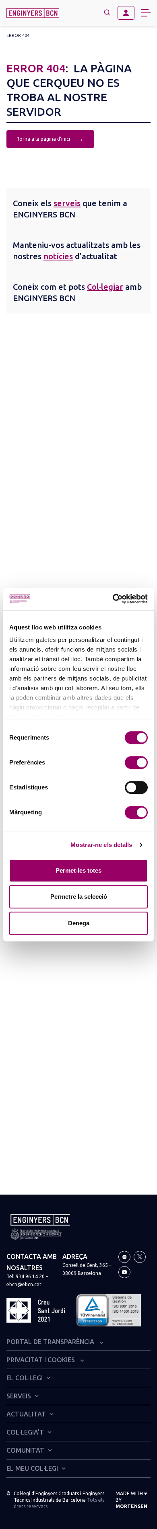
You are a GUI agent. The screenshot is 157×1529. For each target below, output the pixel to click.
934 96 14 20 (30, 1276)
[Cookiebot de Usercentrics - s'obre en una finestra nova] (113, 599)
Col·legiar (105, 286)
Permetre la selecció (78, 896)
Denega (78, 923)
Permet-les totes (78, 870)
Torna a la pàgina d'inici (50, 138)
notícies (58, 256)
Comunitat (25, 1450)
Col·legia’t (25, 1432)
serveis (67, 203)
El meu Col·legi (32, 1468)
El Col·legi (24, 1377)
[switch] (136, 762)
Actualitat (26, 1414)
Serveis (18, 1396)
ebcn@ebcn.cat (23, 1284)
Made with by (131, 1500)
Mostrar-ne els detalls (101, 844)
